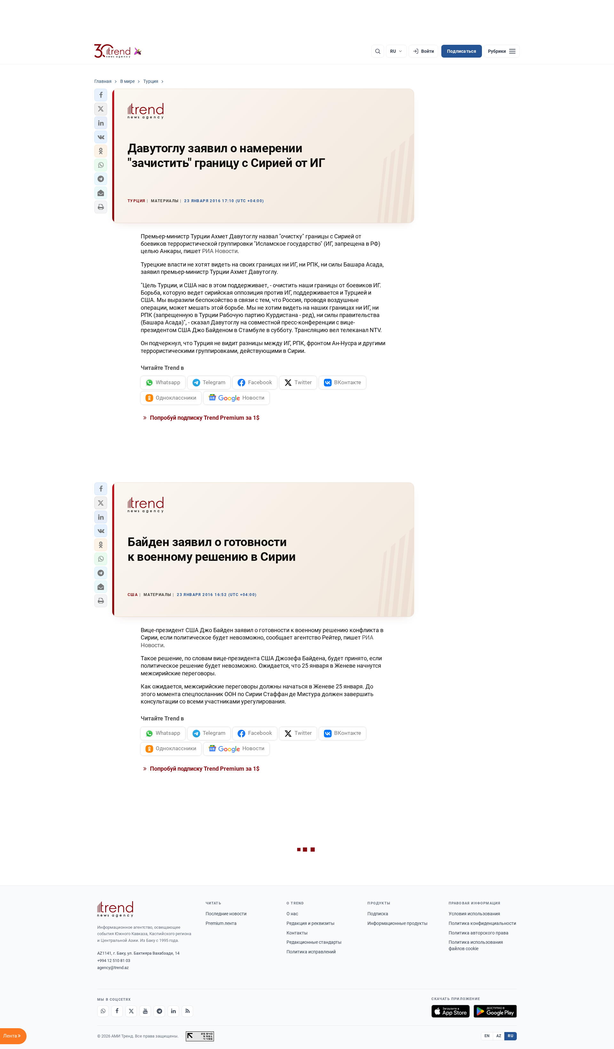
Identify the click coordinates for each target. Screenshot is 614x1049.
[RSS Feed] (187, 1011)
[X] (131, 1011)
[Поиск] (377, 51)
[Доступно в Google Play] (495, 1011)
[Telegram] (159, 1011)
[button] (101, 95)
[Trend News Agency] (115, 909)
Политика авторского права (478, 932)
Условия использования (474, 913)
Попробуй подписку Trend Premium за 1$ (204, 417)
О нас (292, 913)
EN (487, 1036)
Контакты (297, 932)
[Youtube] (145, 1011)
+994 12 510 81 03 (113, 960)
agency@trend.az (113, 967)
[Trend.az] (118, 51)
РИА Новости (220, 251)
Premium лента (221, 923)
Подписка (377, 913)
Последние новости (226, 913)
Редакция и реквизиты (311, 923)
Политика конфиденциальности (482, 923)
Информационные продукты (397, 923)
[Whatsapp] (103, 1011)
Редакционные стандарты (314, 942)
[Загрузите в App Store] (450, 1011)
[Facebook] (117, 1011)
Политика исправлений (311, 951)
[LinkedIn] (173, 1011)
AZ (498, 1036)
